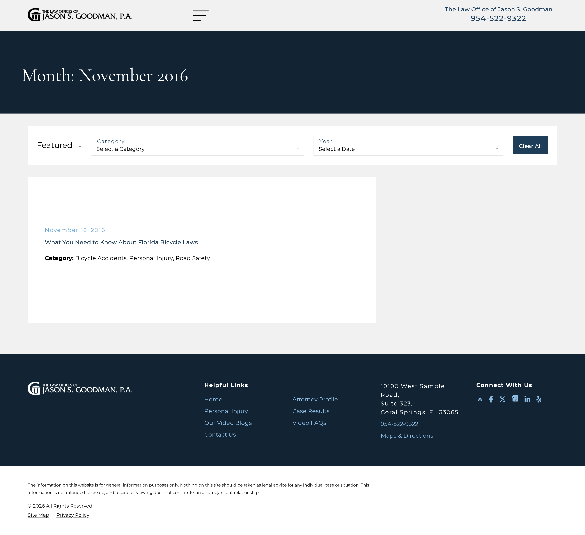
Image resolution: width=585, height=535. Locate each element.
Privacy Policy (72, 515)
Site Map (38, 515)
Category (111, 141)
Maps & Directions (407, 435)
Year (326, 141)
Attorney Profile (315, 399)
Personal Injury (226, 411)
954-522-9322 (498, 18)
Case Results (311, 411)
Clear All (530, 146)
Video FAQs (309, 422)
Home (213, 399)
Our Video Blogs (228, 422)
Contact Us (220, 434)
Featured (55, 145)
